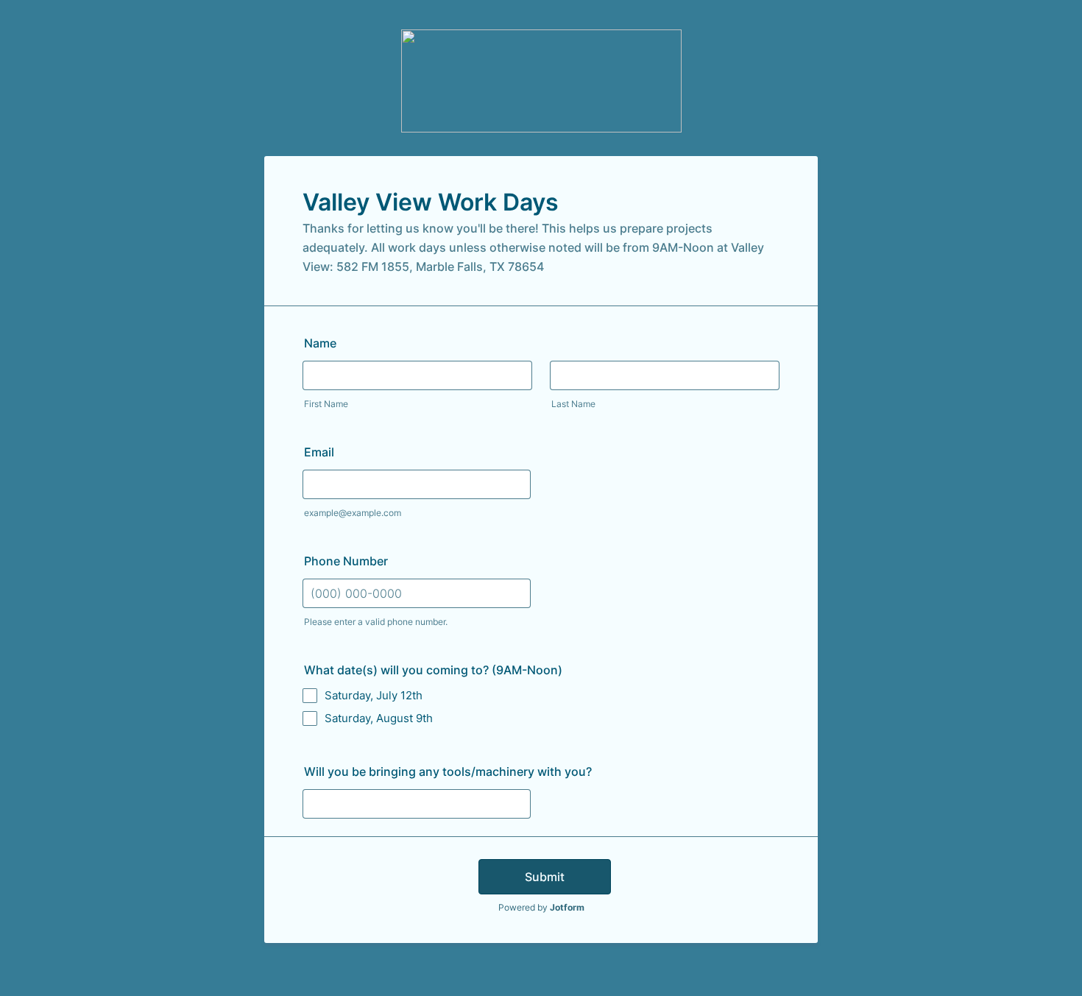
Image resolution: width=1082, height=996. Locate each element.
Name (320, 343)
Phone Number (346, 561)
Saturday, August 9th (379, 718)
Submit (545, 876)
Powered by (541, 907)
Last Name (573, 403)
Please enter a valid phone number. (376, 621)
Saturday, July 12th (373, 695)
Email (319, 452)
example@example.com (352, 512)
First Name (326, 403)
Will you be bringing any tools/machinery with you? (448, 771)
